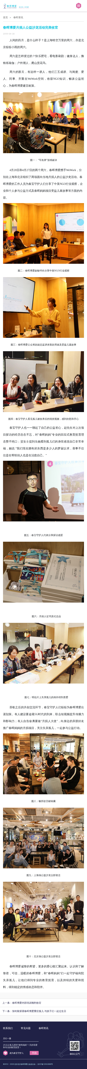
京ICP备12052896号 (45, 1064)
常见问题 (26, 1028)
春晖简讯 (43, 1028)
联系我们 (8, 1028)
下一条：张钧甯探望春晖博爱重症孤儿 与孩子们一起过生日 (34, 1011)
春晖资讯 (18, 17)
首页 (5, 17)
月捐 (34, 1052)
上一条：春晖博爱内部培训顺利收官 (21, 1002)
